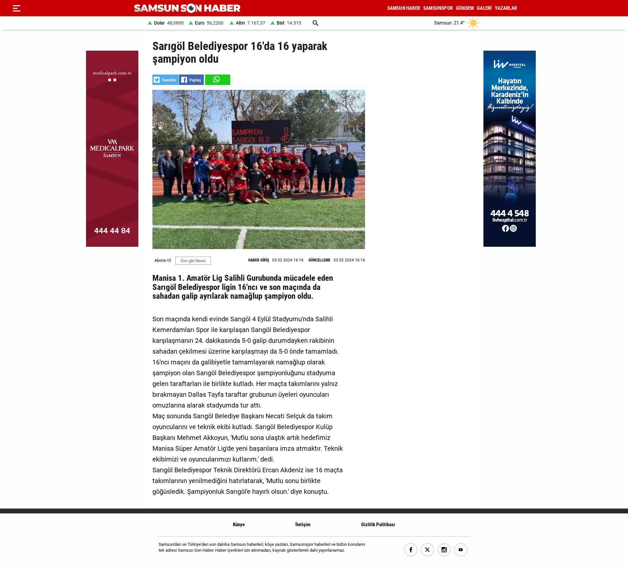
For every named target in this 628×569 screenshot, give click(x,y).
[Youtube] (461, 550)
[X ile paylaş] (165, 80)
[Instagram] (444, 550)
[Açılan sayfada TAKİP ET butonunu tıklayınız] (193, 261)
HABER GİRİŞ (258, 260)
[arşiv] (315, 23)
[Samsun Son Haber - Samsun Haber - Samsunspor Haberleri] (187, 8)
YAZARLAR (506, 8)
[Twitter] (427, 550)
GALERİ (484, 8)
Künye (239, 524)
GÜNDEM (465, 8)
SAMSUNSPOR (438, 8)
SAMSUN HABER (403, 8)
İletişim (302, 524)
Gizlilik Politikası (378, 524)
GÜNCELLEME (319, 260)
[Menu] (16, 8)
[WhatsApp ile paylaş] (217, 80)
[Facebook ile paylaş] (191, 80)
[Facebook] (411, 550)
